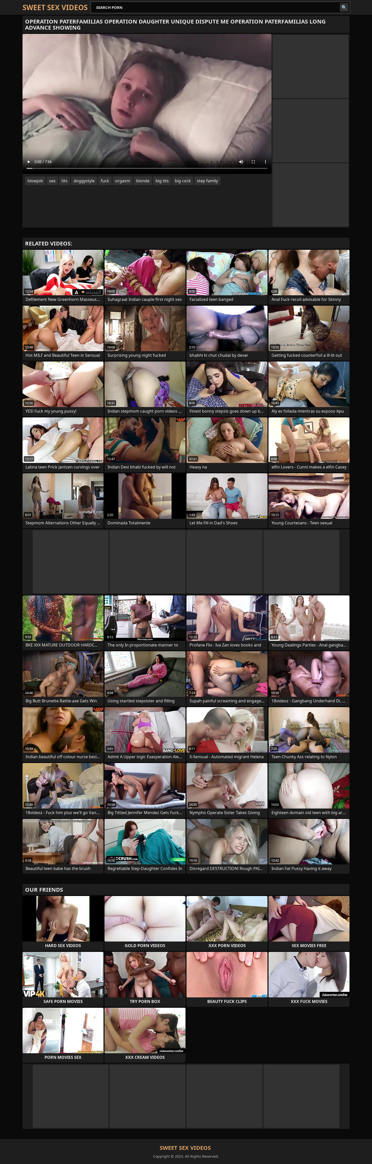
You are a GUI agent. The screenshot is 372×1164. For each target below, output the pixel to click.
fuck (105, 181)
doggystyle (84, 181)
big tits (162, 181)
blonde (143, 181)
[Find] (344, 7)
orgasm (122, 181)
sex (52, 181)
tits (64, 181)
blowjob (35, 181)
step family (207, 181)
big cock (183, 181)
